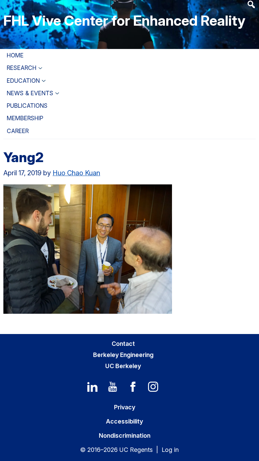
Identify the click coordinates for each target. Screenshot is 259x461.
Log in (170, 449)
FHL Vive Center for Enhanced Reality (124, 20)
